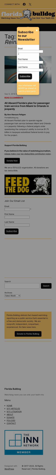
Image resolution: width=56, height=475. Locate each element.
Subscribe (25, 76)
